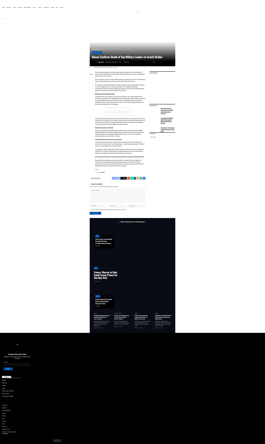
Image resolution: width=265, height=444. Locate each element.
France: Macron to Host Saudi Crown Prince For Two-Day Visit (105, 275)
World (100, 52)
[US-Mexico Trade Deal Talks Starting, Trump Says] (154, 129)
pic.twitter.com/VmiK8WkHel (126, 112)
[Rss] (138, 11)
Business (136, 313)
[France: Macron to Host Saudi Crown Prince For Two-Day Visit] (108, 261)
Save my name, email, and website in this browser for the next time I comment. (108, 209)
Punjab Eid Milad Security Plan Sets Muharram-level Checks (102, 317)
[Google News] (133, 11)
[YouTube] (131, 11)
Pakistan (98, 296)
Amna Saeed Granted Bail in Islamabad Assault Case (103, 301)
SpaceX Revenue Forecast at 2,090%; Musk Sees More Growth (167, 111)
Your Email (6, 362)
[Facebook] (127, 11)
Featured (102, 172)
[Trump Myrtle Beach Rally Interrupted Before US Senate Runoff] (154, 120)
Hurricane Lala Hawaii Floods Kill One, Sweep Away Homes (103, 241)
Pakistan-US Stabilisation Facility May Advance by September (163, 317)
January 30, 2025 (131, 115)
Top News (94, 52)
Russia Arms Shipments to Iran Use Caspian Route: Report (121, 317)
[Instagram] (135, 11)
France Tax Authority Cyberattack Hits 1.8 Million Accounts (141, 317)
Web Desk (101, 62)
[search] (132, 16)
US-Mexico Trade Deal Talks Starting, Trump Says (167, 129)
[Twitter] (129, 11)
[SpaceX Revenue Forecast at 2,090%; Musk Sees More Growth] (154, 111)
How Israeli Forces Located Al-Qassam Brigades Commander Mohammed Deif (121, 156)
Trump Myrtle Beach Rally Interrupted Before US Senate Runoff (167, 120)
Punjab (95, 313)
